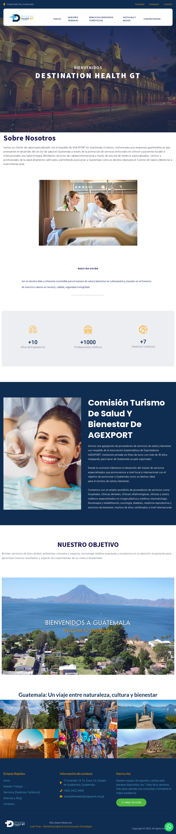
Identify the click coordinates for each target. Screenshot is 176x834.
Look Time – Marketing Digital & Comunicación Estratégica (61, 826)
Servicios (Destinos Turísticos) (101, 19)
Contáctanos (152, 19)
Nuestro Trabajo (73, 19)
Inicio (57, 19)
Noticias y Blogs (129, 19)
